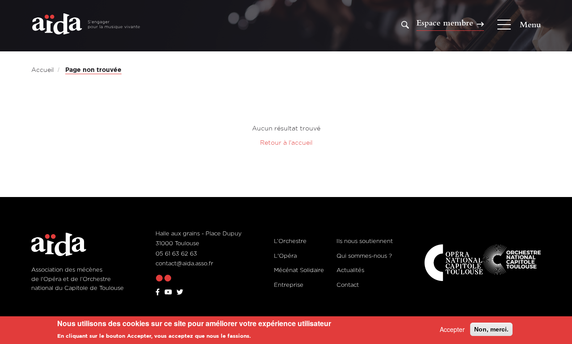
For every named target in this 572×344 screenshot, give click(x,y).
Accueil (42, 69)
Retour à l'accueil (286, 142)
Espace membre (444, 23)
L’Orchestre (290, 241)
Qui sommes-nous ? (364, 255)
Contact (347, 284)
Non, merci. (491, 329)
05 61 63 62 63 (176, 253)
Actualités (350, 270)
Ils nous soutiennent (364, 241)
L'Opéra (285, 255)
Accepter (452, 329)
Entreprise (288, 284)
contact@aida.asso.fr (184, 263)
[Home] (86, 24)
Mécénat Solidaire (299, 270)
